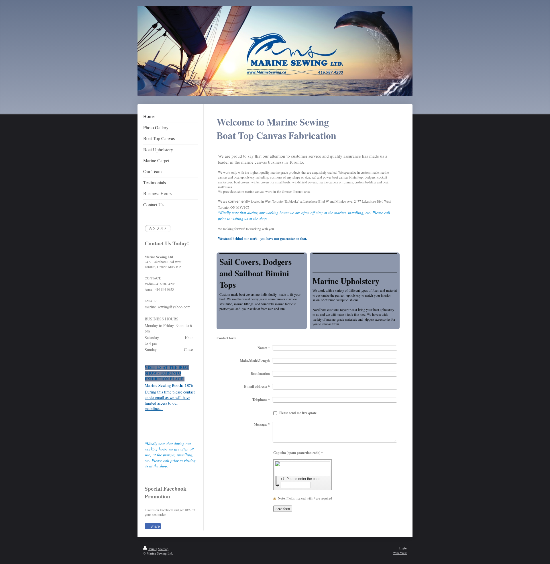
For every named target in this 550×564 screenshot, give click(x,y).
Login (403, 548)
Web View (400, 553)
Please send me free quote (298, 412)
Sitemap (163, 549)
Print (152, 549)
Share (155, 526)
